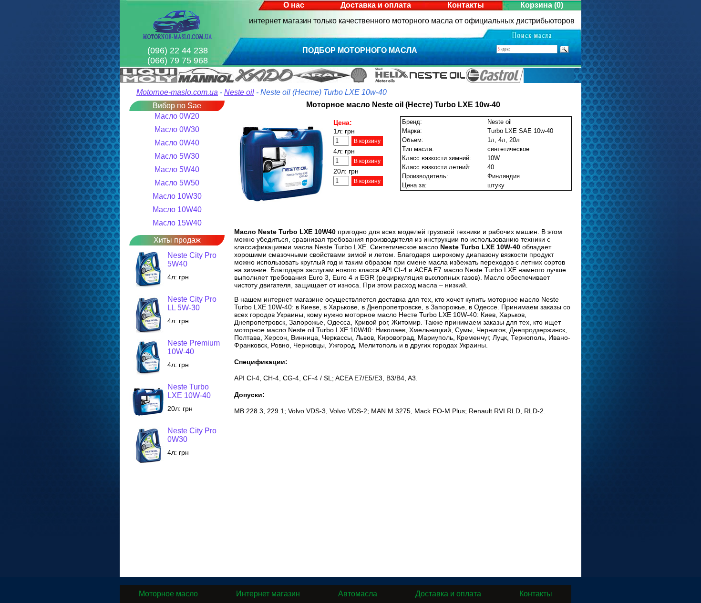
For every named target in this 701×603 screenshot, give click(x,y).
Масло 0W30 (177, 129)
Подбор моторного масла (359, 50)
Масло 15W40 (177, 223)
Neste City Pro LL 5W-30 (191, 303)
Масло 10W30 (177, 196)
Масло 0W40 (177, 143)
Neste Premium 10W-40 (193, 347)
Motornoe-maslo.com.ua (177, 92)
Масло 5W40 (177, 169)
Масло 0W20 (177, 116)
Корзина (541, 5)
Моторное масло (168, 594)
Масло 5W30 (177, 156)
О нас (293, 5)
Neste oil (239, 92)
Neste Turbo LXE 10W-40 (189, 391)
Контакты (465, 5)
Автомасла (357, 594)
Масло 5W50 (177, 183)
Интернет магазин (268, 594)
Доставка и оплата (375, 5)
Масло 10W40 (177, 209)
